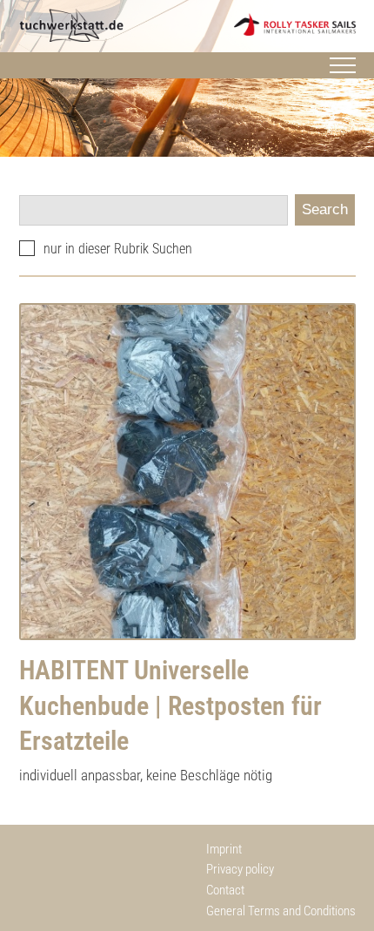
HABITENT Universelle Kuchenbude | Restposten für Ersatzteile (170, 705)
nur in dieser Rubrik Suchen (117, 248)
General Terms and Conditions (281, 911)
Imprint (224, 849)
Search (325, 209)
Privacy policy (240, 869)
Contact (225, 890)
